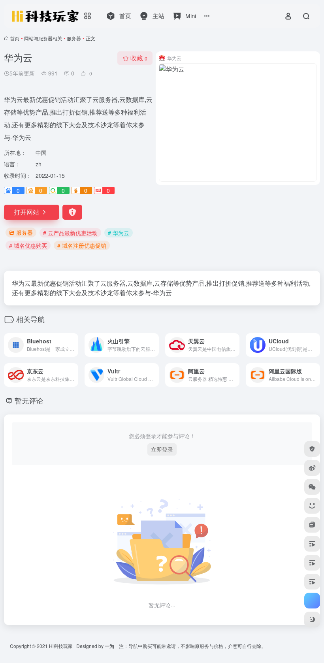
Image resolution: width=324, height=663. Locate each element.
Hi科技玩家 (61, 645)
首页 (14, 38)
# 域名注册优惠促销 (81, 245)
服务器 (74, 38)
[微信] (312, 487)
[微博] (312, 468)
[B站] (312, 506)
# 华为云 (118, 233)
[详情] (154, 345)
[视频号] (312, 544)
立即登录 (162, 449)
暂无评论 (29, 400)
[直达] (74, 345)
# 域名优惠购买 (28, 245)
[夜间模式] (312, 619)
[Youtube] (312, 582)
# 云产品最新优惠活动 (70, 233)
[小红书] (312, 525)
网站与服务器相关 (43, 38)
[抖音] (312, 563)
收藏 (138, 57)
